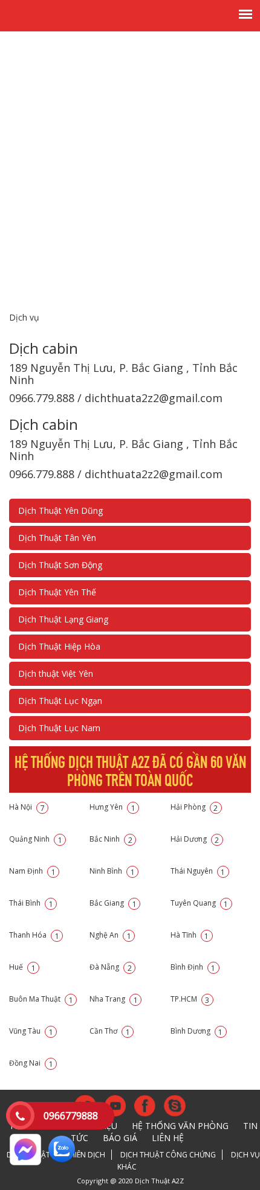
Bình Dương (197, 1031)
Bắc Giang (113, 903)
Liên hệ (168, 1138)
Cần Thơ (109, 1031)
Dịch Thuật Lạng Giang (63, 619)
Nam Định (32, 871)
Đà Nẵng (110, 967)
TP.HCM (190, 999)
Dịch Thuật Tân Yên (57, 537)
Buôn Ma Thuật (41, 999)
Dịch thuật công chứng (168, 1155)
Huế (22, 967)
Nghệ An (110, 935)
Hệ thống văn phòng (180, 1125)
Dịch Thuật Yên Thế (57, 592)
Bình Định (193, 967)
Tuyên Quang (200, 903)
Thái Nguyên (198, 871)
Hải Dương (195, 839)
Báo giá (120, 1138)
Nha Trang (113, 999)
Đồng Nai (31, 1063)
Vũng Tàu (31, 1031)
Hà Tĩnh (190, 935)
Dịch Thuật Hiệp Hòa (59, 646)
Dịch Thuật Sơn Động (60, 565)
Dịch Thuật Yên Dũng (60, 510)
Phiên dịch (85, 1155)
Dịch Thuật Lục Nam (59, 728)
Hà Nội (27, 807)
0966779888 (71, 1115)
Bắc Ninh (110, 839)
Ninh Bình (112, 871)
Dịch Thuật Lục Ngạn (60, 700)
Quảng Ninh (35, 839)
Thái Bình (31, 903)
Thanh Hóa (34, 935)
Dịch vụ (24, 317)
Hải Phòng (194, 807)
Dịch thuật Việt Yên (55, 673)
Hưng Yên (112, 807)
